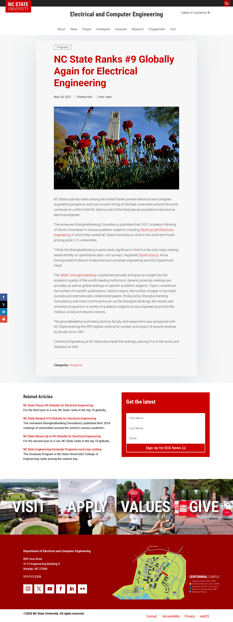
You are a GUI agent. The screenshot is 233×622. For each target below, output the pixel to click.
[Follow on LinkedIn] (71, 588)
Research (138, 29)
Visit (173, 29)
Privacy (190, 616)
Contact (151, 616)
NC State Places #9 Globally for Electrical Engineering (58, 405)
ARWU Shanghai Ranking (78, 275)
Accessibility (171, 616)
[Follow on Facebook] (60, 588)
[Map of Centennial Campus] (165, 598)
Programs (62, 47)
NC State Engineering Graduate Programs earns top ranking (62, 449)
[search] (227, 3)
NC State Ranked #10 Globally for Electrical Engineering (59, 418)
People (86, 29)
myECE (204, 616)
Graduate (121, 29)
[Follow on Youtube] (49, 588)
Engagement (157, 29)
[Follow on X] (38, 588)
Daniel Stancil (148, 255)
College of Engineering (193, 12)
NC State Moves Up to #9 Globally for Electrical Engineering (62, 436)
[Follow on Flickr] (82, 588)
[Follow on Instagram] (27, 588)
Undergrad (103, 29)
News (73, 29)
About (61, 29)
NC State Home (20, 3)
